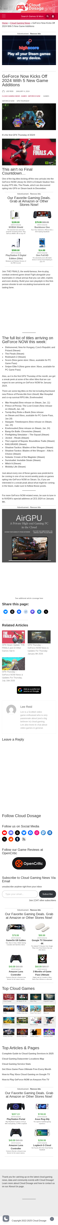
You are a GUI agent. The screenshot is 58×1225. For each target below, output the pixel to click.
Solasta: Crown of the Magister (20, 457)
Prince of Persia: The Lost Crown (22, 406)
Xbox (32, 360)
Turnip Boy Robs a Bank (17, 412)
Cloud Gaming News (20, 23)
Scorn (8, 360)
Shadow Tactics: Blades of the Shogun (25, 447)
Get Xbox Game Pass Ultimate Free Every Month (26, 1069)
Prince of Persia (15, 394)
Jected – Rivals (13, 438)
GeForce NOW (34, 96)
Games (24, 96)
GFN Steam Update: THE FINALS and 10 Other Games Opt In (13, 648)
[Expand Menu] (4, 16)
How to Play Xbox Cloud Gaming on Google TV (26, 1074)
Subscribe (47, 894)
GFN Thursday (23, 101)
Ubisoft (12, 409)
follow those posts (36, 486)
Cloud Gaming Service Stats (16, 1064)
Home (5, 23)
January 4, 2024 (23, 91)
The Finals (10, 354)
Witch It (9, 463)
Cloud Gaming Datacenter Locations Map (23, 1059)
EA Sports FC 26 (21, 1001)
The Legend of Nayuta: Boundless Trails (25, 441)
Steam (16, 350)
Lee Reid (9, 91)
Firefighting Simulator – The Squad (23, 435)
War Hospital (46, 394)
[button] (6, 1218)
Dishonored (11, 347)
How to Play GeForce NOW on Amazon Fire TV (25, 1079)
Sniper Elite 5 (12, 366)
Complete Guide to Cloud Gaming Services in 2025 (28, 1053)
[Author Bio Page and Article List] (11, 709)
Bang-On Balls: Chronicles (18, 431)
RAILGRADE (11, 444)
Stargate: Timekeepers (16, 422)
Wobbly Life (11, 467)
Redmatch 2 (11, 357)
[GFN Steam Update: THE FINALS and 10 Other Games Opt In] (13, 636)
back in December (36, 188)
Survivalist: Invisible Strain (18, 460)
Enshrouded (36, 397)
